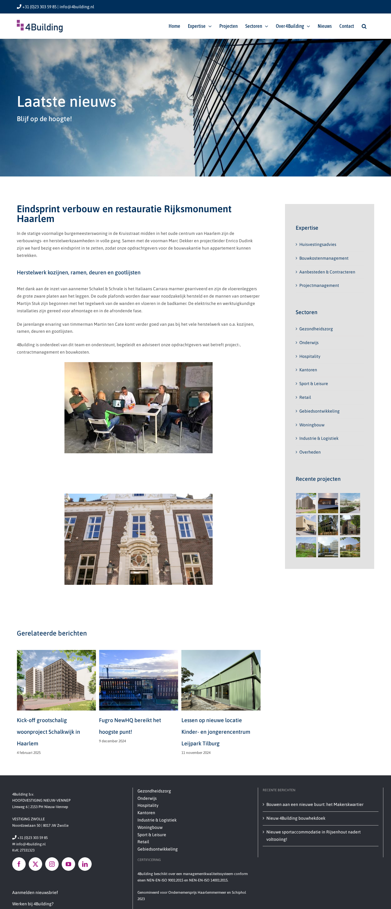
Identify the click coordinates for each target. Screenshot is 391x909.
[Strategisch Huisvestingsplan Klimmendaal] (328, 525)
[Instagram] (52, 864)
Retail (305, 397)
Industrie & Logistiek (318, 438)
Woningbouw (311, 424)
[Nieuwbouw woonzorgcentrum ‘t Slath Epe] (306, 547)
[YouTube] (68, 864)
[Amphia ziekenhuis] (328, 547)
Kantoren (308, 369)
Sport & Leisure (313, 383)
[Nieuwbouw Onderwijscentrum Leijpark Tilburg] (350, 503)
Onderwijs (309, 342)
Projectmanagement (319, 285)
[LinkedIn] (85, 864)
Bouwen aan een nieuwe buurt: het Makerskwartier (315, 804)
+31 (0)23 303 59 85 (30, 838)
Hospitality (309, 356)
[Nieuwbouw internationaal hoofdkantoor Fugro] (350, 547)
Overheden (310, 452)
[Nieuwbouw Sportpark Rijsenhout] (328, 503)
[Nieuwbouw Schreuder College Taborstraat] (306, 525)
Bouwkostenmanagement (324, 258)
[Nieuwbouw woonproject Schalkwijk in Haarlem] (306, 503)
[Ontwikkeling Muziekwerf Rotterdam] (350, 525)
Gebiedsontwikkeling (319, 411)
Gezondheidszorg (316, 328)
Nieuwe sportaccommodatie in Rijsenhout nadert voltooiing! (313, 835)
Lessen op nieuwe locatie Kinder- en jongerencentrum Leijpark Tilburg (133, 732)
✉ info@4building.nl (29, 844)
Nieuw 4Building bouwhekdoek (295, 818)
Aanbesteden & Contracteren (327, 271)
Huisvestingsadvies (317, 244)
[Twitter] (35, 864)
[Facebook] (19, 864)
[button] (364, 26)
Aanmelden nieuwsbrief (35, 892)
